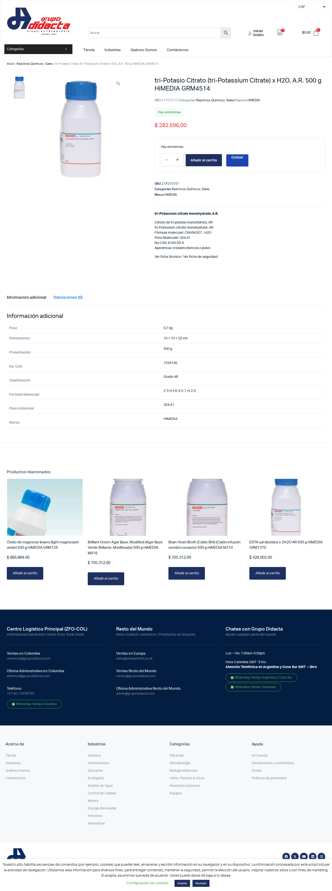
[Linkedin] (312, 856)
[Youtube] (303, 856)
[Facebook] (286, 856)
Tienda (89, 50)
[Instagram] (321, 856)
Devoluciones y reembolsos (273, 763)
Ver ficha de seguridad (200, 257)
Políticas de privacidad (269, 778)
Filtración (177, 755)
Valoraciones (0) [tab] (68, 297)
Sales (49, 63)
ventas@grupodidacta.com (136, 676)
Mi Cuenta (260, 755)
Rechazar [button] (201, 883)
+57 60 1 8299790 (20, 693)
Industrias (113, 50)
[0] (280, 33)
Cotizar (237, 157)
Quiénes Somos (144, 50)
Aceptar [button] (182, 883)
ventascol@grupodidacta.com (29, 658)
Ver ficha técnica (168, 257)
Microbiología (180, 763)
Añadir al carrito (204, 160)
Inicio (10, 63)
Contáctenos (178, 50)
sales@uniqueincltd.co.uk (134, 658)
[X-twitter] (295, 856)
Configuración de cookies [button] (147, 883)
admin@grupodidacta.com (135, 693)
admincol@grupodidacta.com (28, 676)
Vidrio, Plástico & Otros (187, 778)
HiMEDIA (253, 100)
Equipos (176, 793)
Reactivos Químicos (30, 63)
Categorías (15, 49)
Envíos (257, 770)
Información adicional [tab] (26, 297)
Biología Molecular (184, 770)
